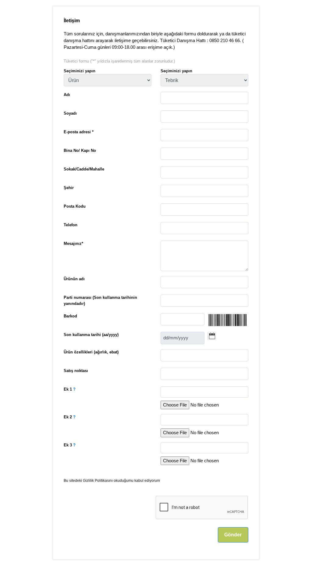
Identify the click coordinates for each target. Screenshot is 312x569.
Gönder (233, 534)
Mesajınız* (73, 243)
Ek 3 (70, 445)
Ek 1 (70, 389)
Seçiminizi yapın (79, 71)
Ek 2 (70, 417)
